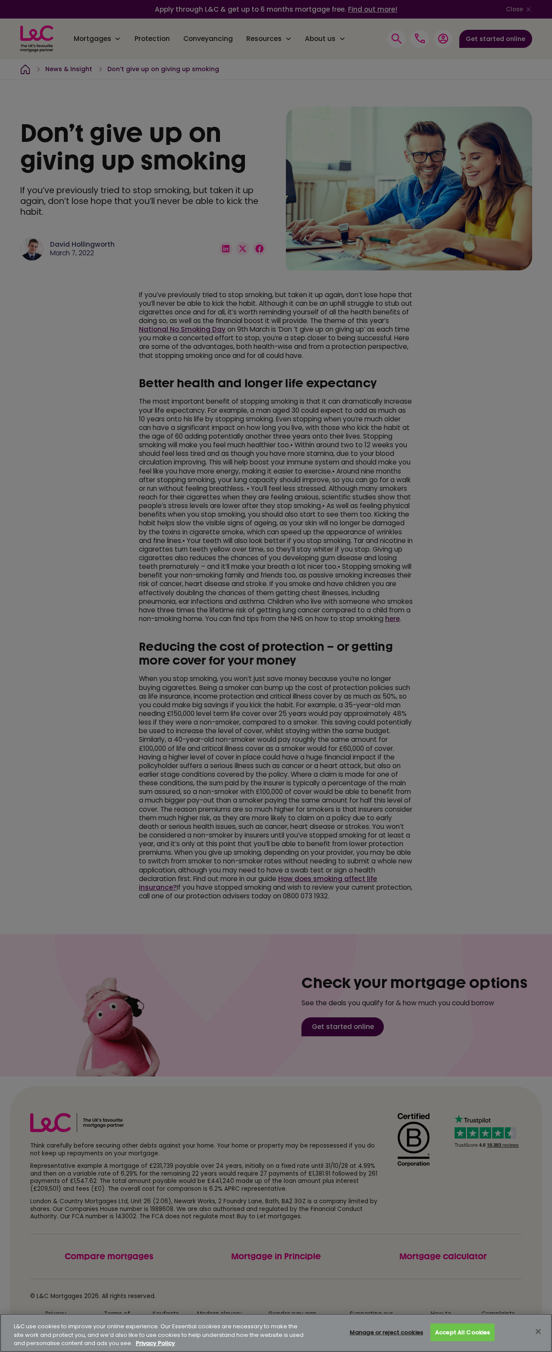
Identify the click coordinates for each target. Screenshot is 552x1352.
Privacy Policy (155, 1343)
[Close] (538, 1331)
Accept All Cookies (462, 1332)
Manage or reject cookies (386, 1332)
